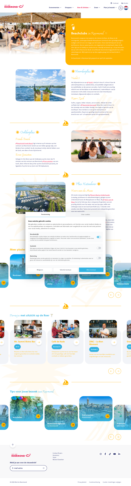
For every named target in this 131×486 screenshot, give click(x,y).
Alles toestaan (91, 270)
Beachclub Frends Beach (25, 143)
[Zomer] (38, 283)
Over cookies (85, 214)
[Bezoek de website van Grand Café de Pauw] (114, 342)
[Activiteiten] (3, 416)
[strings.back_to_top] (13, 445)
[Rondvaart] (3, 274)
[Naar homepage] (14, 6)
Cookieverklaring (94, 482)
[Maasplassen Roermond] (73, 274)
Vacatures (56, 455)
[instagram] (101, 454)
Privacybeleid (82, 482)
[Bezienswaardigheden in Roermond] (38, 425)
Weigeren (40, 270)
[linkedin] (119, 454)
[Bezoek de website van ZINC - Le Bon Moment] (76, 342)
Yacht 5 (91, 82)
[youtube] (114, 454)
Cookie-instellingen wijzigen (112, 482)
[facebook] (105, 454)
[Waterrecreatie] (107, 283)
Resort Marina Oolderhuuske (100, 195)
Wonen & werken (58, 459)
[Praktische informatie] (107, 425)
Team (54, 457)
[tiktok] (110, 454)
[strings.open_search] (121, 8)
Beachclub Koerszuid (89, 105)
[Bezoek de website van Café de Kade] (39, 342)
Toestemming (45, 214)
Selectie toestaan (65, 270)
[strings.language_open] (126, 8)
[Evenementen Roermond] (73, 416)
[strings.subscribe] (43, 468)
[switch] (99, 248)
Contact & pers (57, 453)
